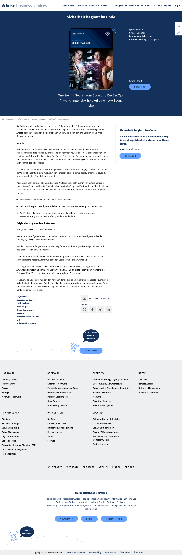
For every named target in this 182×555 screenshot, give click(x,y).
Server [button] (5, 388)
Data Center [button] (136, 5)
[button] (178, 25)
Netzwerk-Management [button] (149, 388)
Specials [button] (150, 5)
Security (27, 119)
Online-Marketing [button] (101, 444)
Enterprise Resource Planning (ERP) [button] (19, 445)
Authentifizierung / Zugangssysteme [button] (110, 379)
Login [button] (177, 5)
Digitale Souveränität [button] (12, 436)
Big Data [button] (6, 419)
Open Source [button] (53, 401)
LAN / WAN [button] (143, 379)
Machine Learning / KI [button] (57, 396)
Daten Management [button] (11, 432)
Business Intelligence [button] (12, 423)
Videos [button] (116, 467)
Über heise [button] (125, 552)
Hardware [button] (69, 5)
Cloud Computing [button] (10, 427)
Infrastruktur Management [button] (14, 449)
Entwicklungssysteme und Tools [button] (62, 388)
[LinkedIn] (148, 552)
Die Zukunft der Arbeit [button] (103, 427)
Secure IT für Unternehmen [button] (106, 432)
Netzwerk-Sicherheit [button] (148, 392)
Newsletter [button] (66, 518)
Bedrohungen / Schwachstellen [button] (108, 383)
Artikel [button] (103, 467)
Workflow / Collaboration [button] (59, 392)
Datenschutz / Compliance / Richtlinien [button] (111, 388)
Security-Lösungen (39, 119)
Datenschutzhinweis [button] (75, 552)
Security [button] (94, 5)
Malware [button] (97, 396)
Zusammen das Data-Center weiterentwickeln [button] (106, 438)
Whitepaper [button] (55, 467)
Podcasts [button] (88, 467)
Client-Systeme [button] (9, 379)
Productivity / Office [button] (57, 405)
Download (140, 86)
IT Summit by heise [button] (102, 423)
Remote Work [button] (8, 383)
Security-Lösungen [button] (102, 401)
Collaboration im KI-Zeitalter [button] (107, 419)
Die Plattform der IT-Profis (11, 119)
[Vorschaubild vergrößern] (91, 59)
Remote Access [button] (145, 383)
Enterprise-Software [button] (57, 383)
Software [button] (82, 5)
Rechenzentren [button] (9, 453)
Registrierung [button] (114, 518)
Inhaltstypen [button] (164, 5)
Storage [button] (5, 392)
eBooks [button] (129, 467)
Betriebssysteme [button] (55, 379)
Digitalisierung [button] (9, 440)
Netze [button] (104, 5)
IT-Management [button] (118, 5)
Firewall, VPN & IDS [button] (102, 392)
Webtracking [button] (95, 552)
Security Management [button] (103, 405)
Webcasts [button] (72, 467)
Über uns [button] (138, 552)
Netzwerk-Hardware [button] (11, 396)
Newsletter (91, 350)
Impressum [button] (110, 552)
